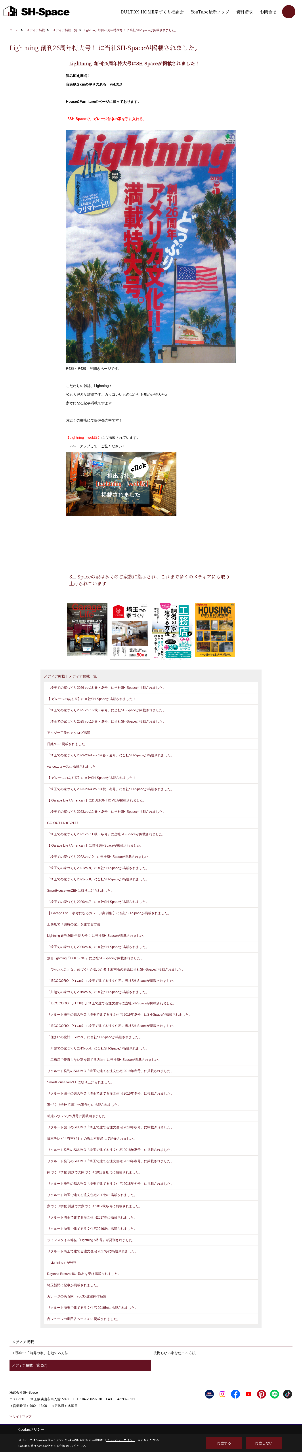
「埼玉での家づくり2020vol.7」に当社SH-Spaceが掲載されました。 (98, 902)
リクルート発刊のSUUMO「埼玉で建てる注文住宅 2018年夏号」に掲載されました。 (110, 1150)
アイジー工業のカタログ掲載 (68, 733)
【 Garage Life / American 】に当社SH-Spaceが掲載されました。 (95, 845)
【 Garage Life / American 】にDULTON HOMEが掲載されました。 (96, 800)
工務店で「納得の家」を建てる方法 (73, 924)
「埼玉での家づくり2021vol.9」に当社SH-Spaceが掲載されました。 (98, 868)
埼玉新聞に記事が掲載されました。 (73, 1285)
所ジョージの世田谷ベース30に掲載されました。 (83, 1319)
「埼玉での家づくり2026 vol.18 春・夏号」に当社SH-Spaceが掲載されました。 (106, 687)
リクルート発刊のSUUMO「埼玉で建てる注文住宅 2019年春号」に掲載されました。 (110, 1071)
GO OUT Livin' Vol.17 (62, 823)
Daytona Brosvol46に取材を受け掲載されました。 (84, 1274)
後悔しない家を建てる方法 (174, 1352)
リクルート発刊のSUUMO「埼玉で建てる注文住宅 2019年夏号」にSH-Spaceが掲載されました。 (119, 1014)
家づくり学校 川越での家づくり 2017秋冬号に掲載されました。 (94, 1206)
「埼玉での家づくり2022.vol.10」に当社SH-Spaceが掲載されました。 (99, 857)
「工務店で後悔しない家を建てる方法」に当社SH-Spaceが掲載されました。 (104, 1059)
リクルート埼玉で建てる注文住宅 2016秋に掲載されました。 (92, 1307)
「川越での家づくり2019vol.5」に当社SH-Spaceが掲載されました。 (98, 992)
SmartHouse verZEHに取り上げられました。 (80, 890)
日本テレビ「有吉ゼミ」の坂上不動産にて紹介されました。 (92, 1138)
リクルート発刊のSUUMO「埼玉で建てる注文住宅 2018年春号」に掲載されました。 (110, 1161)
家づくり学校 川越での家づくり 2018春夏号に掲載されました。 (94, 1172)
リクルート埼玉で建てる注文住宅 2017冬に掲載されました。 (92, 1251)
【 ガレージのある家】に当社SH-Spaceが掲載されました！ (91, 699)
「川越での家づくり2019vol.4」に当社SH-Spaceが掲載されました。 (98, 1048)
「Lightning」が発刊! (62, 1262)
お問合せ (268, 12)
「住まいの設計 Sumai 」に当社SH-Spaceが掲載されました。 (94, 1037)
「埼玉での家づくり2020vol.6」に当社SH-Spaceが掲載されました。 (98, 947)
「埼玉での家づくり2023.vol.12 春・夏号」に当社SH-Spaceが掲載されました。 (106, 811)
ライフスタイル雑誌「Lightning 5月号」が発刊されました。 (91, 1240)
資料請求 (244, 12)
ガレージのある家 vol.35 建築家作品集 (76, 1296)
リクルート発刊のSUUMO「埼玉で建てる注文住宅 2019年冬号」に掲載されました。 (110, 1093)
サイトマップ (22, 1416)
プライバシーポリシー (120, 1440)
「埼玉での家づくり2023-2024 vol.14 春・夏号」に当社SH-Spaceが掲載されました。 (110, 755)
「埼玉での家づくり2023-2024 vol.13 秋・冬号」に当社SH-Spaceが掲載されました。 (110, 789)
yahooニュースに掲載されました (71, 766)
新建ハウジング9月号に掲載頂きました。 (78, 1116)
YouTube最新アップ (210, 12)
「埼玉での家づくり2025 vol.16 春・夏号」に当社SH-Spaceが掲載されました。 (106, 721)
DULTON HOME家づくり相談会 (152, 12)
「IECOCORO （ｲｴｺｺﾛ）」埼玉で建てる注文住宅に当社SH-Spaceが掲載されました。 (111, 981)
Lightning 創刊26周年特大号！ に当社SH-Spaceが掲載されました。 (97, 935)
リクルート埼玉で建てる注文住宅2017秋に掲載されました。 (92, 1195)
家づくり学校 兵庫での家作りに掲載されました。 (84, 1105)
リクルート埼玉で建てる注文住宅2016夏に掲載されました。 (92, 1229)
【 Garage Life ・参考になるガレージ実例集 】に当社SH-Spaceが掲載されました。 (109, 913)
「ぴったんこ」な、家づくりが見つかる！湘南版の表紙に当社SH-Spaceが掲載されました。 (116, 969)
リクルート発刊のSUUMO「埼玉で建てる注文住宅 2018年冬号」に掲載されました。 (110, 1183)
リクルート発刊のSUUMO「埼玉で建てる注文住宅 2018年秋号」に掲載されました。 (110, 1127)
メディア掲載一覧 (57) (30, 1365)
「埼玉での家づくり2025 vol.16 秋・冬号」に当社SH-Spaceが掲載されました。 (106, 710)
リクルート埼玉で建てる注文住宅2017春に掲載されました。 (92, 1217)
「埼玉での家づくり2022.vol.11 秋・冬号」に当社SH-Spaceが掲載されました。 (106, 834)
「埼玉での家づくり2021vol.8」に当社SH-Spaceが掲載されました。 (98, 879)
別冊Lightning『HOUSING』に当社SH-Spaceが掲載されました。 (95, 958)
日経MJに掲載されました (66, 744)
